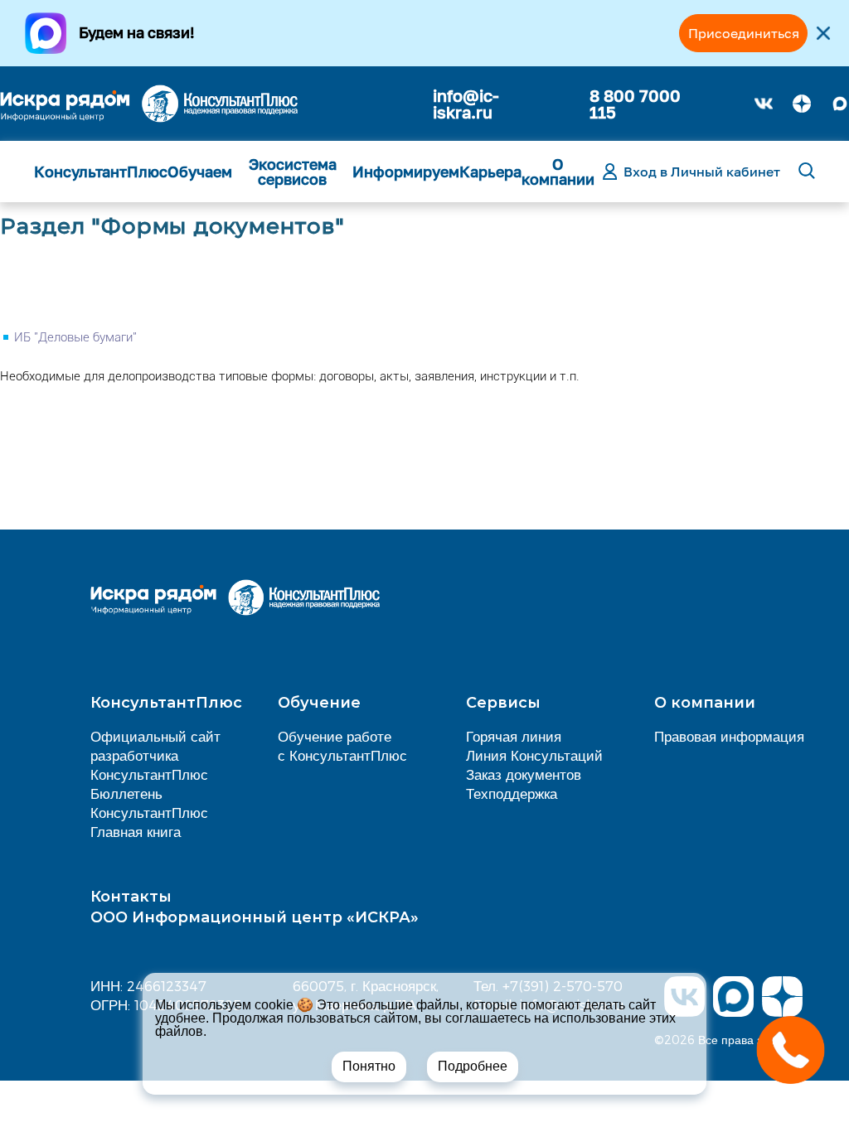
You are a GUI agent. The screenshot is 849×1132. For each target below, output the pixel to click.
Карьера (490, 171)
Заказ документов (523, 774)
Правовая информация (729, 736)
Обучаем (199, 171)
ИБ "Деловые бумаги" (75, 337)
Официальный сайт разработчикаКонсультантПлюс (155, 755)
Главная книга (135, 831)
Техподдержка (511, 793)
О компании (558, 171)
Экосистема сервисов (293, 171)
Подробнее (472, 1066)
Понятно (368, 1066)
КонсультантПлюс (100, 171)
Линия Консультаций (534, 755)
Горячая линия (513, 736)
